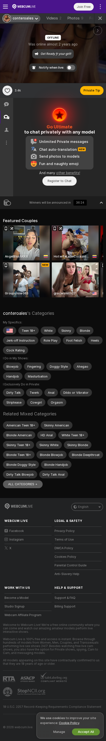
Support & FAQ (64, 598)
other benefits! (68, 173)
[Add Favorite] (7, 90)
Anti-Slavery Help (66, 574)
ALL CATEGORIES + (22, 484)
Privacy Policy (64, 531)
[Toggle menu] (5, 6)
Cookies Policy (65, 557)
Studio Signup (14, 606)
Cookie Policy (69, 723)
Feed (93, 18)
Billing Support (64, 606)
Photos (75, 18)
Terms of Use (64, 539)
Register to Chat (59, 181)
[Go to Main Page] (32, 6)
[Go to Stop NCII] (31, 692)
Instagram (16, 539)
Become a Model (16, 598)
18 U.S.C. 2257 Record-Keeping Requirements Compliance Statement (52, 707)
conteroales (15, 313)
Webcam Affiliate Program (22, 615)
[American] (9, 330)
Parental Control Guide (70, 565)
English (83, 507)
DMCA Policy (63, 548)
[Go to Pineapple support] (8, 691)
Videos (53, 18)
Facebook (16, 531)
